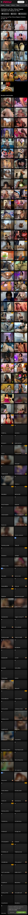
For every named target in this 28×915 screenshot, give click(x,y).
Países (14, 13)
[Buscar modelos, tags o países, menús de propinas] (26, 5)
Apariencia (6, 13)
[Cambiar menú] (1, 2)
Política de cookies (13, 909)
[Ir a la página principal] (8, 1)
